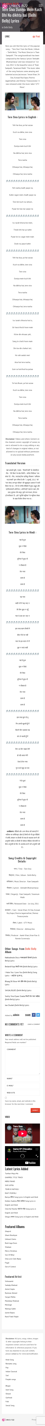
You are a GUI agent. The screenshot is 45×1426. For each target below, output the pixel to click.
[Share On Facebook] (34, 1015)
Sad (7, 1375)
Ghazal (8, 1394)
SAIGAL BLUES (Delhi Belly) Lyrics (18, 990)
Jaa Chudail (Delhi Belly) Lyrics (17, 1005)
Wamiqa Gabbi (10, 1309)
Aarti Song (9, 1390)
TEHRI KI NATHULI (12, 1189)
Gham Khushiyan (11, 1235)
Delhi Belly (8, 27)
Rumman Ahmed (11, 1293)
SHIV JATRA (9, 1185)
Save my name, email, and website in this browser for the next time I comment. (20, 1102)
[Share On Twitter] (38, 1015)
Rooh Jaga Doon (11, 1243)
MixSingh (8, 1305)
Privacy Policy (37, 1420)
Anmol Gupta (10, 1289)
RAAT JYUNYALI (10, 1193)
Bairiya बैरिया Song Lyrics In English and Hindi (21, 1197)
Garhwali (9, 1397)
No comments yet (14, 1024)
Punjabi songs (11, 1379)
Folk (7, 1401)
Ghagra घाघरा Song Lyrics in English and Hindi (21, 1217)
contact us (15, 1354)
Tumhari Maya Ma (11, 1173)
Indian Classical (11, 1371)
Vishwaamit (9, 1281)
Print (37, 36)
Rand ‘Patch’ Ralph (11, 1316)
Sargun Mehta (10, 1297)
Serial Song (10, 1405)
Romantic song (11, 1363)
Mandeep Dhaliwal (12, 1301)
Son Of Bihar (9, 1255)
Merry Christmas (11, 1251)
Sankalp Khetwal (11, 1285)
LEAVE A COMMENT (34, 1024)
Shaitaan (8, 1247)
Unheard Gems (10, 1239)
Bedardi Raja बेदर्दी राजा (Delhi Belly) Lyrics (21, 966)
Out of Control (10, 1267)
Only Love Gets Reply (13, 1259)
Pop (7, 1367)
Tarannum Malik (10, 3)
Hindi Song (10, 1360)
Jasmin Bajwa (10, 1313)
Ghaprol (8, 1231)
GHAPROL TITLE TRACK (14, 1177)
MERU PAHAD (10, 1181)
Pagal (7, 1263)
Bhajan (8, 1386)
